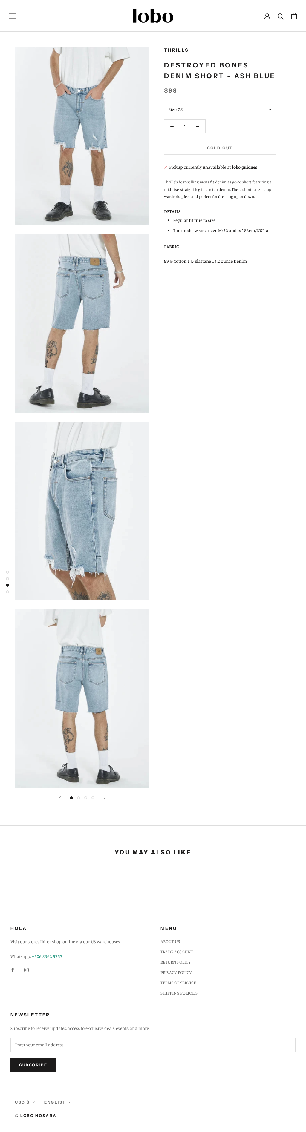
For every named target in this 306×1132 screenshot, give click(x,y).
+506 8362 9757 (47, 956)
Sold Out (220, 147)
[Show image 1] (71, 797)
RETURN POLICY (175, 962)
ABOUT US (170, 941)
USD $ (22, 1102)
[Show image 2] (78, 797)
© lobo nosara (36, 1115)
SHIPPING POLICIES (179, 993)
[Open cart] (294, 16)
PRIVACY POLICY (176, 972)
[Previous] (60, 797)
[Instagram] (26, 970)
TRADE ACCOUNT (176, 952)
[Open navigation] (12, 16)
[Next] (104, 797)
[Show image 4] (92, 797)
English (55, 1102)
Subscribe (33, 1064)
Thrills (176, 50)
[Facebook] (12, 970)
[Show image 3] (85, 797)
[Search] (281, 16)
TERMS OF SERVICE (178, 982)
